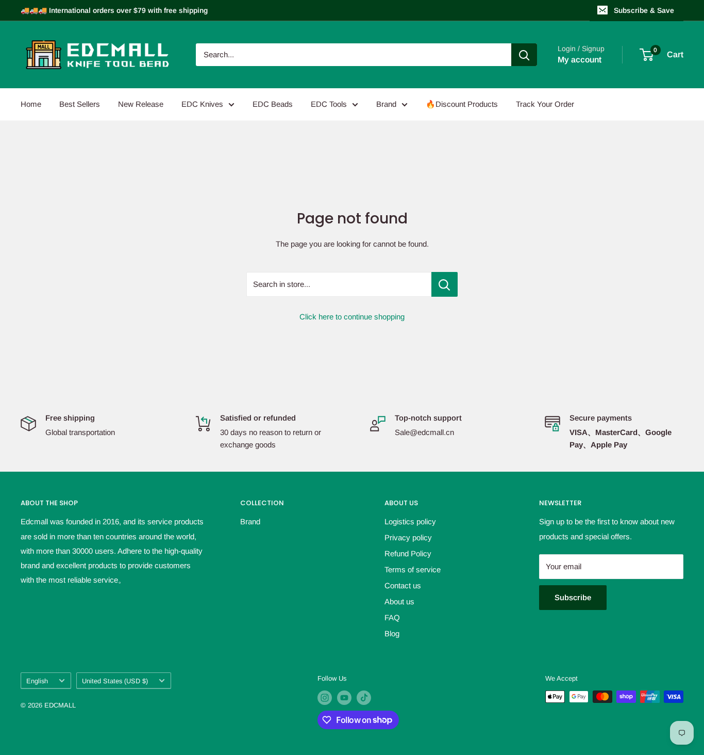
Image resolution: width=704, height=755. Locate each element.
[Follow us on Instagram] (324, 697)
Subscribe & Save (644, 10)
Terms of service (412, 569)
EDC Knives (202, 104)
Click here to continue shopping (352, 316)
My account (579, 59)
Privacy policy (408, 537)
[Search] (524, 54)
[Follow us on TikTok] (364, 697)
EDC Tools (329, 104)
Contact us (402, 585)
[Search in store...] (444, 284)
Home (31, 104)
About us (399, 601)
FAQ (392, 617)
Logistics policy (410, 521)
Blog (391, 633)
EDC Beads (273, 104)
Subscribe (573, 597)
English (37, 681)
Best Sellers (79, 104)
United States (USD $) (115, 681)
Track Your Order (545, 104)
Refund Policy (407, 553)
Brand (386, 104)
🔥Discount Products (462, 104)
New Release (140, 104)
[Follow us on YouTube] (344, 697)
